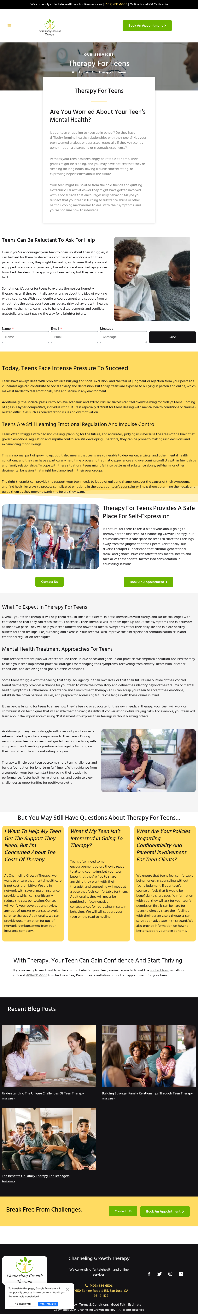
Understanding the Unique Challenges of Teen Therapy (43, 1093)
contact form (159, 970)
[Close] (67, 1289)
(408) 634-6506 (115, 4)
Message (106, 328)
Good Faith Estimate (126, 1304)
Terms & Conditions (94, 1304)
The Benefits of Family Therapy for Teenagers (36, 1176)
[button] (9, 25)
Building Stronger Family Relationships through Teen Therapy (147, 1093)
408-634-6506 (36, 975)
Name (6, 328)
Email (55, 328)
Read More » (8, 1099)
